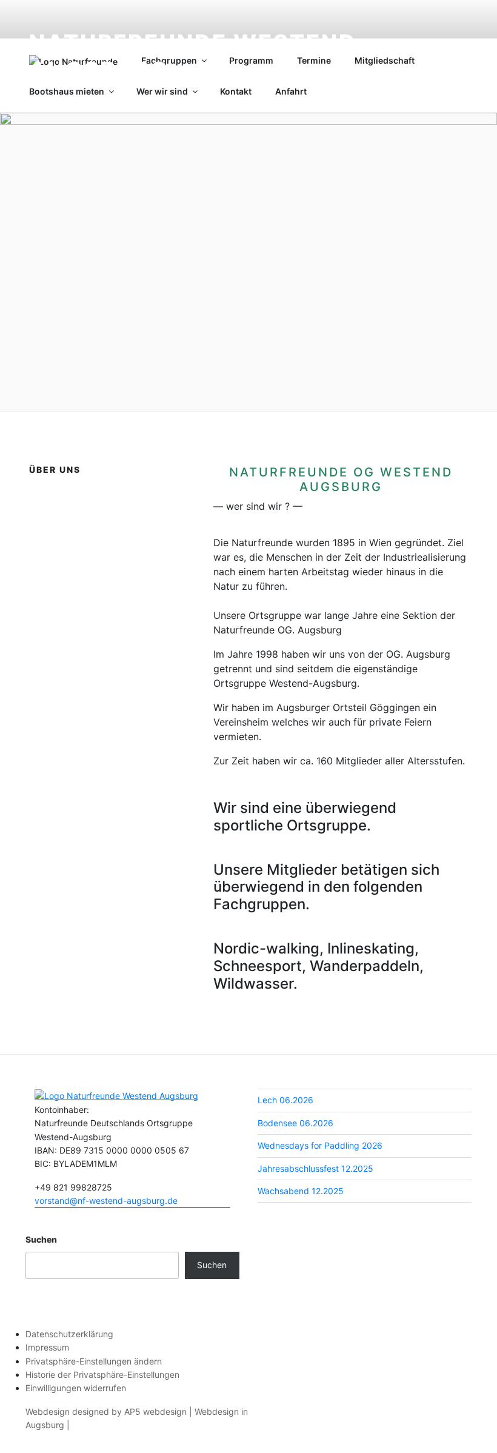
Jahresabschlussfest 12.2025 (315, 1168)
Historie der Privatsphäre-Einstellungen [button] (102, 1374)
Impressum (47, 1347)
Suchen (41, 1239)
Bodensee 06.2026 (295, 1123)
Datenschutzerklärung (69, 1334)
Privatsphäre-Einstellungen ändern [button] (93, 1361)
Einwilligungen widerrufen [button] (75, 1388)
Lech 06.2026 (285, 1100)
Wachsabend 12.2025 (301, 1191)
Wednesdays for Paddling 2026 (320, 1145)
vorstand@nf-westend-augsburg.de (106, 1200)
